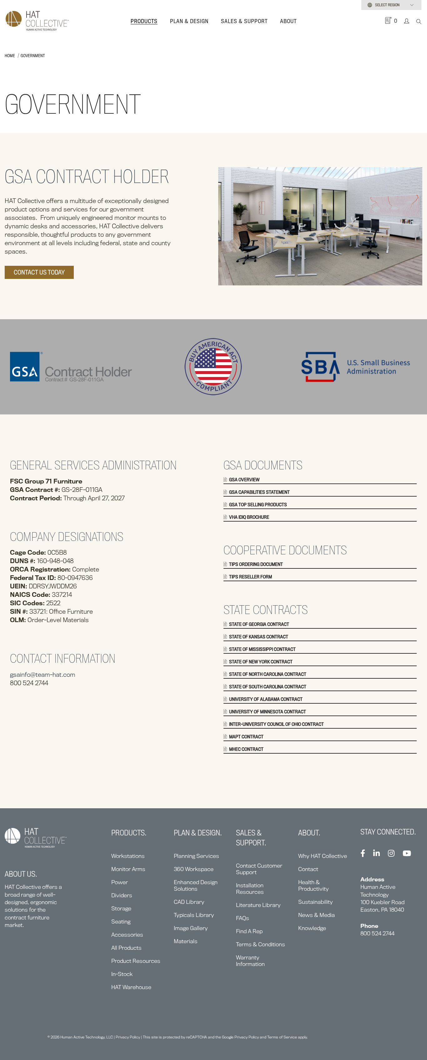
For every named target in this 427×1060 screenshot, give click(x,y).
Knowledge (312, 928)
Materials (186, 941)
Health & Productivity (313, 885)
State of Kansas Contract (258, 637)
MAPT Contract (246, 737)
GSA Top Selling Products (258, 505)
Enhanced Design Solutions (196, 885)
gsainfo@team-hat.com (42, 674)
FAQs (242, 918)
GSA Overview (244, 480)
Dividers (121, 895)
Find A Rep (249, 931)
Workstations (128, 856)
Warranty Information (250, 960)
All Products (126, 947)
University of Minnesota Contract (267, 712)
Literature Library (258, 905)
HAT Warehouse (131, 987)
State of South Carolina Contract (267, 687)
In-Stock (122, 974)
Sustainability (315, 902)
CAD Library (189, 902)
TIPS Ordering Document (256, 564)
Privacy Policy (128, 1037)
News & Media (316, 915)
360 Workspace (194, 869)
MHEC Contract (246, 749)
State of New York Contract (261, 662)
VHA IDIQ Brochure (249, 517)
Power (119, 882)
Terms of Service (282, 1037)
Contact (308, 869)
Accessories (127, 934)
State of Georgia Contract (259, 624)
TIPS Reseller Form (250, 577)
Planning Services (196, 856)
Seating (120, 921)
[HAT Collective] (37, 21)
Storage (121, 908)
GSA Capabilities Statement (259, 492)
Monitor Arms (128, 869)
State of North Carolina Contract (267, 674)
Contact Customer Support (259, 868)
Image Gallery (191, 928)
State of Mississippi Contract (262, 649)
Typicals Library (194, 915)
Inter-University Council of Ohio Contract (276, 724)
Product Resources (135, 961)
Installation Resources (250, 888)
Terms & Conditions (260, 944)
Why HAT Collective (322, 856)
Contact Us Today (39, 272)
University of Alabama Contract (266, 699)
